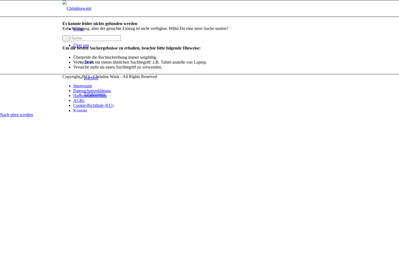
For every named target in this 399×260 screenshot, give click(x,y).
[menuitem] (205, 111)
